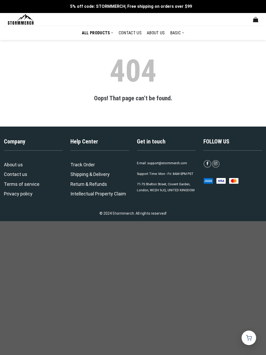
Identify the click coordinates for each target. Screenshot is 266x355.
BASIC (175, 32)
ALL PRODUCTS (96, 32)
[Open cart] (249, 338)
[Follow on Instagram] (216, 164)
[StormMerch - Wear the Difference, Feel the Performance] (34, 19)
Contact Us (130, 32)
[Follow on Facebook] (207, 164)
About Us (156, 32)
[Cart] (255, 19)
